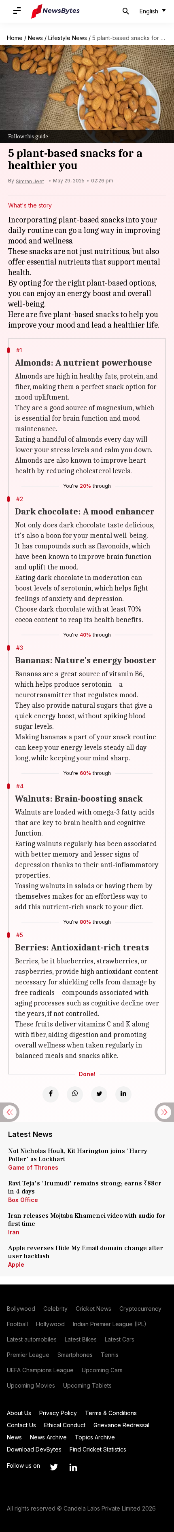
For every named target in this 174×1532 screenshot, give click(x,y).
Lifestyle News (67, 37)
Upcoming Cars (102, 1370)
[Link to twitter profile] (54, 1467)
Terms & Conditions (111, 1412)
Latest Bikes (81, 1339)
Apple (16, 1264)
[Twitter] (99, 1094)
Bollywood (21, 1308)
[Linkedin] (123, 1094)
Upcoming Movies (31, 1385)
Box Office (23, 1199)
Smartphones (75, 1354)
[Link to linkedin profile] (73, 1467)
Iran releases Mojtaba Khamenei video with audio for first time (87, 1220)
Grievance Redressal (121, 1425)
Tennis (110, 1354)
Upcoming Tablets (87, 1385)
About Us (19, 1412)
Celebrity (55, 1308)
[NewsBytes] (55, 11)
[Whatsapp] (75, 1094)
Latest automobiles (32, 1339)
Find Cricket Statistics (98, 1449)
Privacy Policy (58, 1412)
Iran (13, 1232)
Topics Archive (95, 1437)
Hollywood (50, 1323)
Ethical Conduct (64, 1425)
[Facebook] (50, 1094)
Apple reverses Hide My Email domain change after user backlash (85, 1252)
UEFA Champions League (40, 1370)
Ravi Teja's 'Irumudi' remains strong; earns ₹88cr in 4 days (84, 1187)
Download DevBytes (34, 1449)
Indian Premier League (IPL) (109, 1323)
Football (17, 1323)
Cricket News (93, 1308)
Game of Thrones (33, 1167)
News (35, 37)
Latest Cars (119, 1339)
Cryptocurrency (140, 1308)
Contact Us (21, 1425)
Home (15, 37)
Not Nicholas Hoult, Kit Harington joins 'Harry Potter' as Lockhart (77, 1155)
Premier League (28, 1354)
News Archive (48, 1437)
